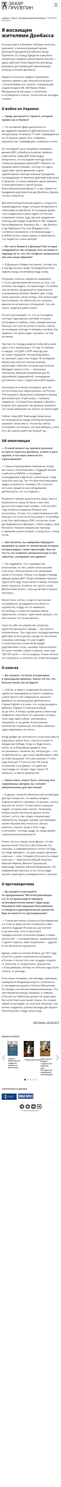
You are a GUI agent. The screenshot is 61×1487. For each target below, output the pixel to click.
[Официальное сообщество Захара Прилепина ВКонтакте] (33, 1106)
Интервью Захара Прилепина (32, 18)
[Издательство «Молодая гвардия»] (9, 1097)
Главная (5, 18)
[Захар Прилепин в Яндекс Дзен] (27, 1106)
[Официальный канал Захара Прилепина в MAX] (39, 1106)
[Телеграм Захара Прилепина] (22, 1106)
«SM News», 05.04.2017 (46, 1022)
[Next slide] (57, 1058)
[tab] (25, 1080)
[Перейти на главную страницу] (17, 9)
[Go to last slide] (4, 1058)
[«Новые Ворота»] (25, 1097)
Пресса (14, 18)
